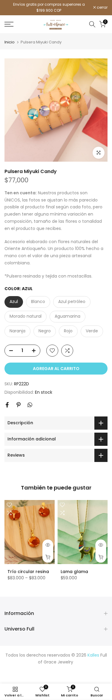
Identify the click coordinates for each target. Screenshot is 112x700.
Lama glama (74, 572)
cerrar (102, 7)
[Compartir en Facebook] (7, 404)
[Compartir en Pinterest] (18, 404)
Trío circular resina (28, 572)
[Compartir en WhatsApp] (30, 404)
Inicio (9, 42)
